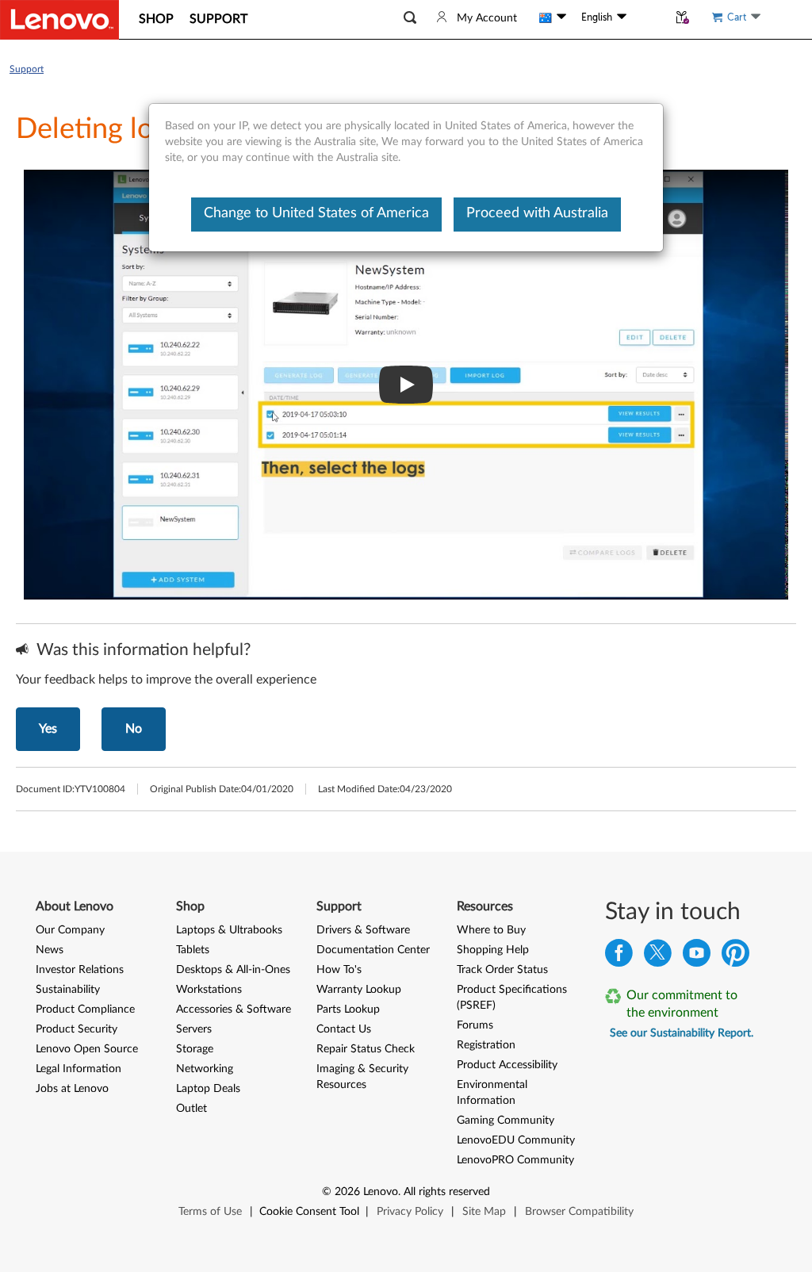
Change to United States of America (316, 213)
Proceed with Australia (537, 213)
